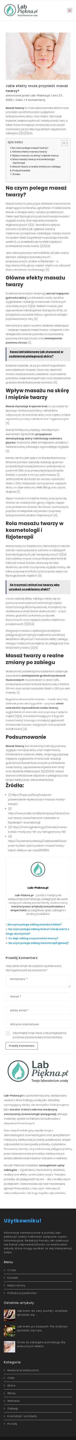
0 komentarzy (35, 100)
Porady (12, 1424)
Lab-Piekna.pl (40, 95)
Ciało (19, 100)
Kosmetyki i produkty (22, 1416)
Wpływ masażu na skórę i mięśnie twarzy (35, 155)
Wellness (13, 1401)
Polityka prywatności (22, 1293)
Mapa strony (16, 1285)
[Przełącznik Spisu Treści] (63, 143)
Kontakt (12, 1278)
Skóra (11, 1385)
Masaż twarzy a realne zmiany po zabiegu (36, 166)
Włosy (11, 1393)
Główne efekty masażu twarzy (29, 151)
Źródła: (16, 174)
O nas (11, 1270)
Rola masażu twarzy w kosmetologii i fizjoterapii (34, 161)
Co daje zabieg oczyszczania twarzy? (33, 938)
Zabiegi (12, 1408)
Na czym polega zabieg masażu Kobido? (35, 924)
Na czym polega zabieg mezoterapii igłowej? (38, 943)
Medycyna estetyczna (23, 1370)
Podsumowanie (21, 170)
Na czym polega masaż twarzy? (30, 147)
